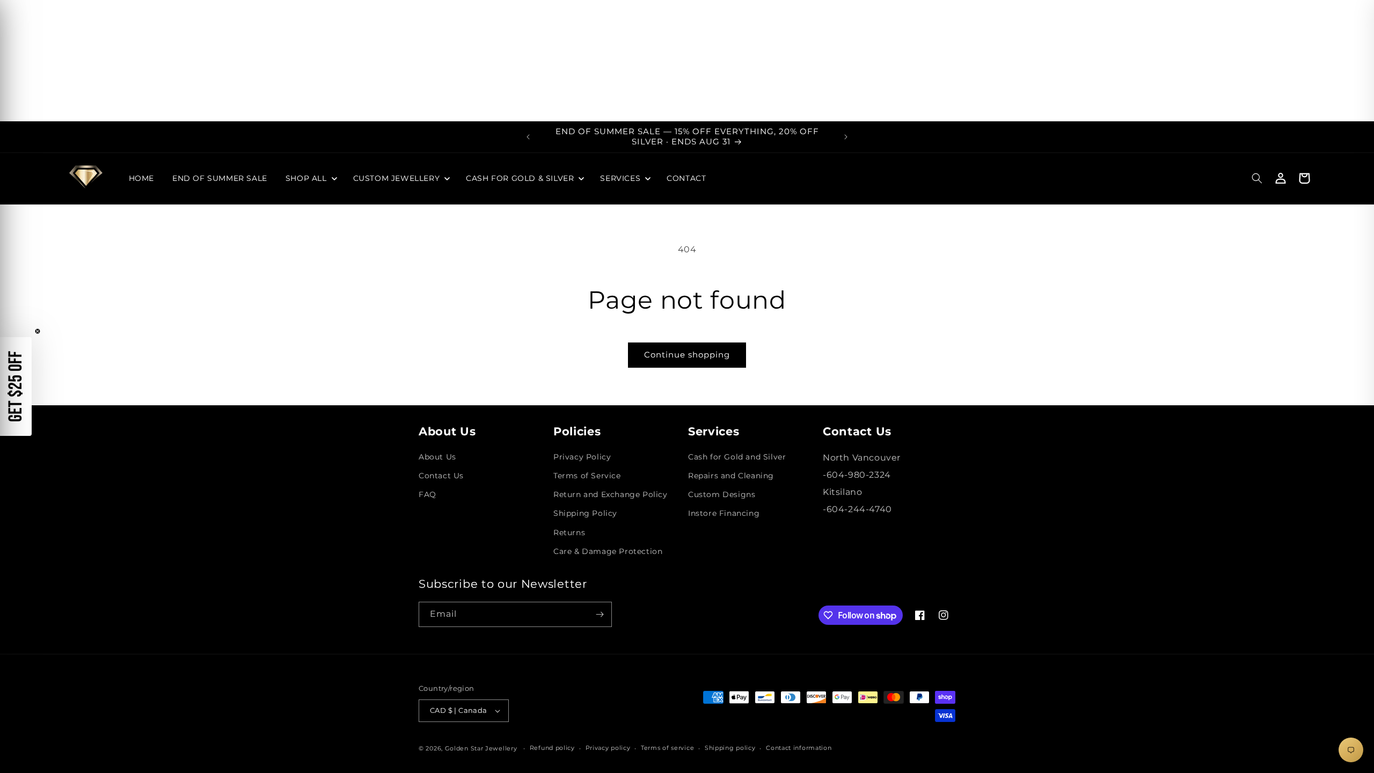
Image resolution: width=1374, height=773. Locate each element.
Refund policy (552, 748)
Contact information (798, 748)
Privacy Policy (582, 457)
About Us (437, 457)
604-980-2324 (859, 475)
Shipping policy (730, 748)
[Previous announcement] (528, 137)
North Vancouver (862, 458)
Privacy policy (608, 748)
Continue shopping (687, 354)
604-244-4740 (859, 509)
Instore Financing (723, 513)
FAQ (427, 494)
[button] (310, 178)
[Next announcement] (846, 137)
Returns (569, 532)
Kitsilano (842, 492)
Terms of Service (587, 475)
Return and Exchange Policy (610, 494)
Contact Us (441, 475)
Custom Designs (721, 494)
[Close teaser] (37, 331)
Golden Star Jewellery (481, 748)
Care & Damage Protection (607, 551)
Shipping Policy (585, 513)
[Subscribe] (599, 614)
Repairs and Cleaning (731, 475)
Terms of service (667, 748)
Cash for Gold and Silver (737, 457)
